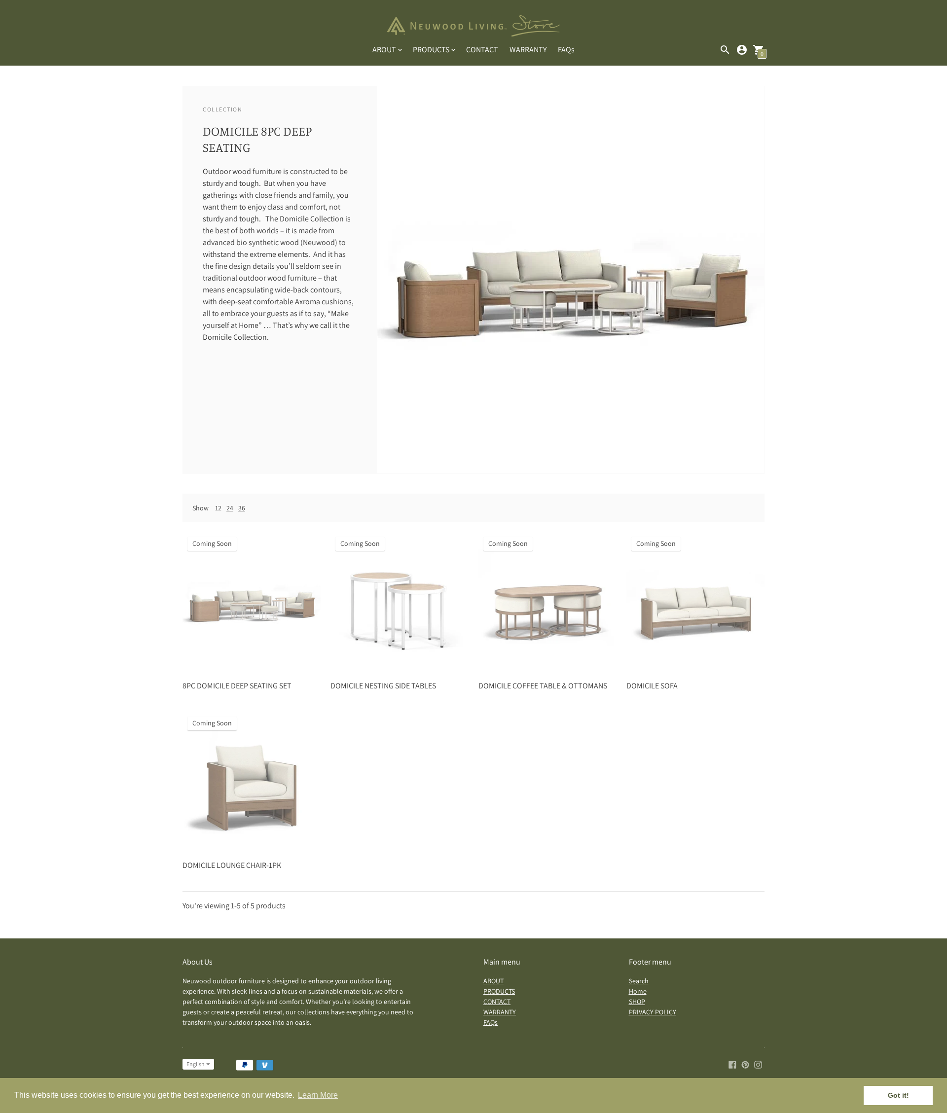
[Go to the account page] (742, 50)
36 (241, 507)
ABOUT (493, 980)
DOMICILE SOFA (652, 686)
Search (639, 980)
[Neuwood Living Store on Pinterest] (745, 1064)
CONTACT (482, 49)
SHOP (637, 1001)
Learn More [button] (318, 1095)
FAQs (566, 49)
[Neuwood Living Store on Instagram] (758, 1064)
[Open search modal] (725, 50)
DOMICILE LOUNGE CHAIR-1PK (231, 865)
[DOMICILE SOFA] (695, 601)
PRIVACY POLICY (652, 1011)
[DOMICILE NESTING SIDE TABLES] (399, 601)
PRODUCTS (499, 991)
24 (229, 507)
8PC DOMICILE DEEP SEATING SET (236, 686)
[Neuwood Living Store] (473, 26)
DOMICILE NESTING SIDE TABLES (383, 686)
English (195, 1064)
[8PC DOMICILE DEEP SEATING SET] (251, 601)
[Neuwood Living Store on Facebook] (732, 1064)
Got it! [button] (898, 1095)
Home (638, 991)
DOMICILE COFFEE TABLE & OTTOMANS (542, 686)
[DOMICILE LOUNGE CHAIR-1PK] (251, 781)
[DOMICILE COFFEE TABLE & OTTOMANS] (547, 601)
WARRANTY (528, 49)
